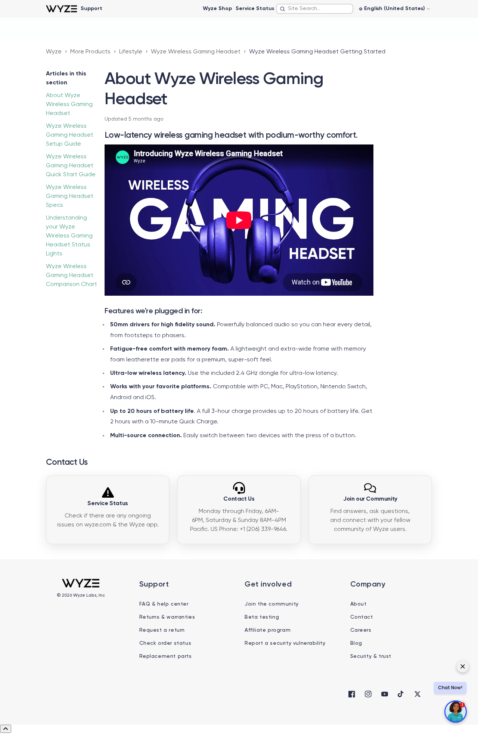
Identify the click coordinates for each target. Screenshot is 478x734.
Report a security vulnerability (285, 643)
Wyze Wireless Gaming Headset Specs (69, 196)
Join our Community (370, 499)
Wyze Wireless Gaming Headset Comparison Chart (71, 275)
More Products (90, 52)
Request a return (162, 630)
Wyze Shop (217, 8)
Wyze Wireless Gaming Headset (195, 52)
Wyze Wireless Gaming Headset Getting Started (317, 52)
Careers (361, 630)
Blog (356, 643)
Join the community (272, 604)
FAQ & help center (164, 604)
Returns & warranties (167, 617)
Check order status (165, 643)
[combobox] (314, 9)
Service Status (255, 8)
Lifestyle (130, 52)
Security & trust (371, 656)
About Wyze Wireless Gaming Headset (69, 104)
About (358, 604)
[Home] (61, 8)
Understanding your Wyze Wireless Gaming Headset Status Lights (69, 236)
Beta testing (262, 617)
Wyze (54, 52)
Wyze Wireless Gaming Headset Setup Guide (69, 135)
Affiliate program (268, 630)
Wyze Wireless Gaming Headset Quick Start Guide (71, 166)
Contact (361, 617)
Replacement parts (165, 656)
